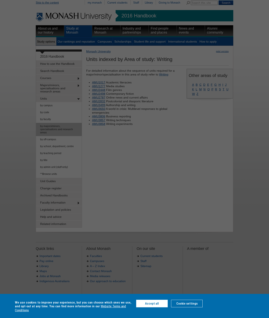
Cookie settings (187, 303)
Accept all (152, 303)
